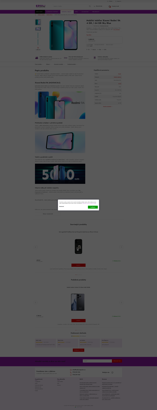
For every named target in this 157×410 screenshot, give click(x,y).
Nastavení (61, 206)
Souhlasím (93, 207)
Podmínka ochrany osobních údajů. (89, 203)
